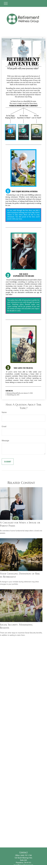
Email (4, 426)
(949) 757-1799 (26, 855)
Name (4, 412)
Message (5, 440)
